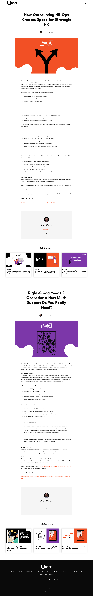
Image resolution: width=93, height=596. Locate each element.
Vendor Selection (11, 571)
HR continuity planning (33, 202)
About (76, 3)
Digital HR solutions (25, 202)
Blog (82, 571)
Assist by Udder (52, 202)
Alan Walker (45, 32)
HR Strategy (46, 202)
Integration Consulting (39, 571)
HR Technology (41, 202)
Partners (62, 3)
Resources (69, 3)
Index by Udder (20, 571)
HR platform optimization (34, 476)
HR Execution (51, 476)
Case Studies (76, 571)
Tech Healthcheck (57, 571)
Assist (64, 571)
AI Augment (70, 571)
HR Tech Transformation (44, 476)
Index (41, 574)
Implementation (49, 571)
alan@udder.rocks (46, 229)
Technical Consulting (29, 571)
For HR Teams (54, 3)
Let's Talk (81, 3)
